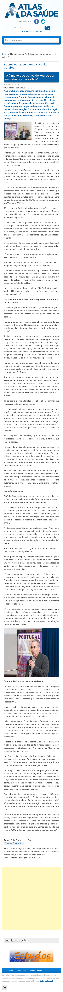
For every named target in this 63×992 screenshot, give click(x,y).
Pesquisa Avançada (33, 31)
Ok (4, 987)
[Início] (31, 17)
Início (4, 54)
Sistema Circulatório (14, 843)
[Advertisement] (31, 898)
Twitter (43, 21)
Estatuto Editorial (35, 971)
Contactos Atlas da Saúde (15, 971)
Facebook (36, 21)
